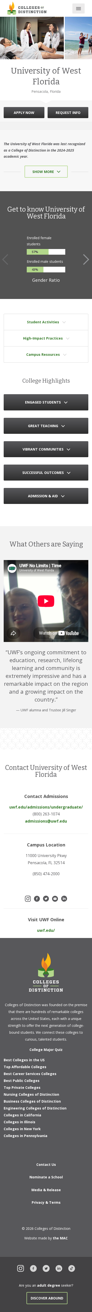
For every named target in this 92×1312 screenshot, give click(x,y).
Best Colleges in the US (24, 1060)
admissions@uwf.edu (46, 821)
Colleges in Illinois (19, 1122)
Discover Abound (47, 1298)
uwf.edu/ (46, 930)
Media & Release (46, 1189)
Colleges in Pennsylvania (25, 1135)
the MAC (60, 1238)
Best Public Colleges (21, 1080)
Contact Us (46, 1164)
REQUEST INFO (68, 112)
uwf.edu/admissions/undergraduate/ (46, 807)
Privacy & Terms (46, 1202)
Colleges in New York (22, 1128)
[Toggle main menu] (78, 8)
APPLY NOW (24, 112)
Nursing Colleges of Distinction (31, 1094)
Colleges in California (22, 1115)
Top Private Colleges (22, 1087)
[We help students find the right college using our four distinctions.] (27, 8)
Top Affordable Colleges (25, 1066)
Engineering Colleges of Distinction (35, 1108)
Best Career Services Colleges (30, 1073)
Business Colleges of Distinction (32, 1101)
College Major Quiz (46, 1049)
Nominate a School (46, 1177)
